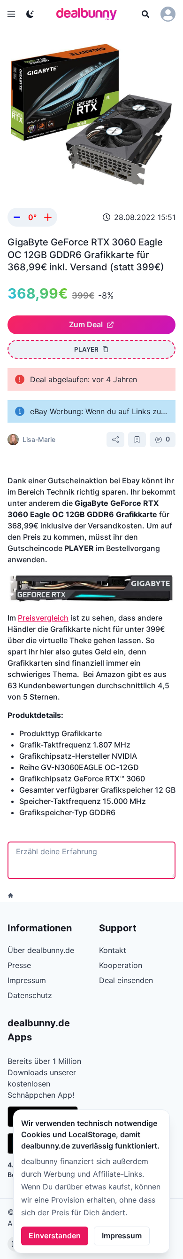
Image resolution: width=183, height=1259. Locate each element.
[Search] (145, 14)
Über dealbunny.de (41, 950)
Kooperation (120, 965)
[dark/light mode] (30, 14)
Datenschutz (30, 995)
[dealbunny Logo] (89, 14)
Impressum (122, 1235)
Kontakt (112, 950)
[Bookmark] (137, 439)
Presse (19, 965)
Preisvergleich (43, 617)
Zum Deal (86, 324)
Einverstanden (55, 1235)
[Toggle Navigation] (11, 14)
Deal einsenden (126, 980)
